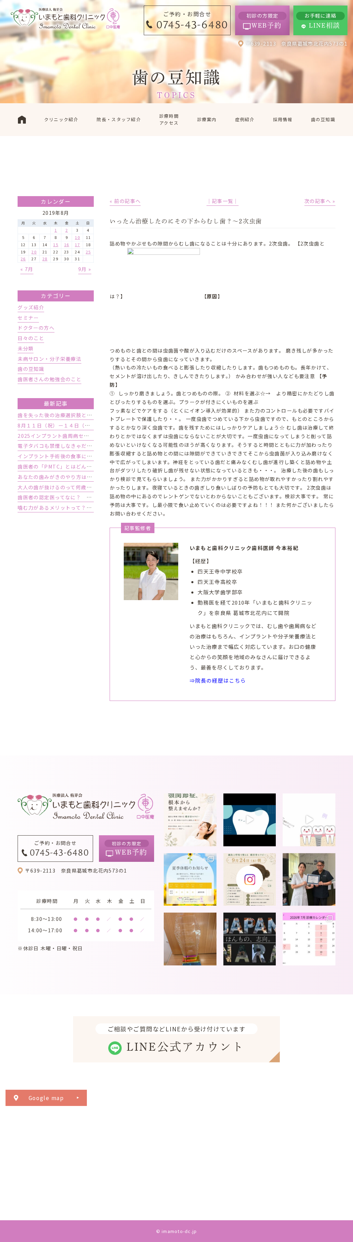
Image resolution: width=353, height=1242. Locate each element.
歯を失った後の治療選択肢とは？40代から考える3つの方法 (89, 415)
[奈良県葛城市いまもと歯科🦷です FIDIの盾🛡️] (190, 939)
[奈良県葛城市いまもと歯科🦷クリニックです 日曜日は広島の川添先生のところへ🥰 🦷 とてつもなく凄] (309, 879)
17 (77, 244)
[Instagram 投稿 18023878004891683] (309, 819)
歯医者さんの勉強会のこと (49, 379)
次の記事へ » (319, 201)
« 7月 (26, 269)
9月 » (84, 269)
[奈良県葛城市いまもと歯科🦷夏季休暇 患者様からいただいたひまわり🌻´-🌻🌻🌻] (190, 879)
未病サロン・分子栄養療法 (49, 358)
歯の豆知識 (31, 368)
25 (88, 251)
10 (77, 237)
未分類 (25, 348)
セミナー (28, 317)
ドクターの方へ (36, 327)
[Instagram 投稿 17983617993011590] (249, 939)
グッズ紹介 (31, 307)
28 (45, 258)
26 (23, 258)
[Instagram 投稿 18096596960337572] (309, 939)
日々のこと (31, 338)
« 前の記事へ (125, 201)
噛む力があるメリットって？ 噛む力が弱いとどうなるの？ (89, 507)
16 (66, 244)
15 (55, 244)
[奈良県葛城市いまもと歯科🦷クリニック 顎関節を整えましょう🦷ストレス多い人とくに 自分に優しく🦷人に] (190, 819)
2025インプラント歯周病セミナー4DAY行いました (79, 435)
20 (34, 251)
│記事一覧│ (222, 201)
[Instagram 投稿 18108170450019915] (249, 819)
